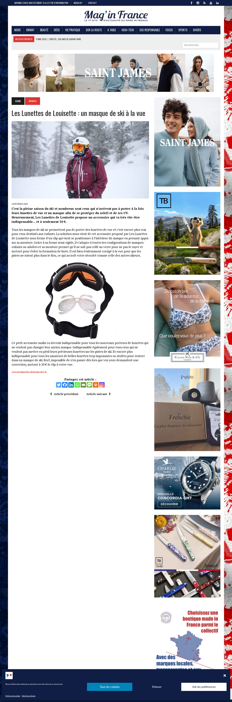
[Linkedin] (71, 385)
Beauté (44, 30)
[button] (225, 675)
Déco (57, 30)
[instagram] (198, 2)
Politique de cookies (12, 696)
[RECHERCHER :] (200, 44)
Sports (182, 30)
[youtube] (211, 2)
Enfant (30, 30)
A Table (111, 30)
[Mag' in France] (116, 15)
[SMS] (89, 385)
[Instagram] (102, 385)
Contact (92, 2)
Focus (169, 30)
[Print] (95, 385)
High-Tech (128, 30)
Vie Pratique (72, 30)
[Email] (83, 385)
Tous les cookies (110, 686)
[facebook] (191, 2)
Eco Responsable (150, 30)
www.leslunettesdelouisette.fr (29, 372)
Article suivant (96, 394)
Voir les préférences (204, 686)
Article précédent (66, 394)
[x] (204, 2)
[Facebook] (65, 385)
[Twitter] (58, 385)
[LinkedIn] (217, 2)
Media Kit (78, 2)
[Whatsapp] (77, 385)
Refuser (156, 686)
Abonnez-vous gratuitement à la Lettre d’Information (41, 2)
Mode (17, 30)
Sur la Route (94, 30)
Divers (197, 30)
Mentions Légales (28, 696)
